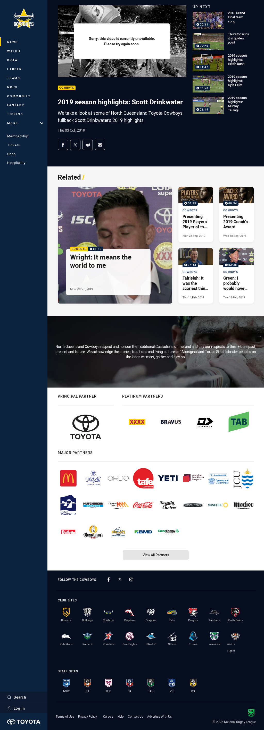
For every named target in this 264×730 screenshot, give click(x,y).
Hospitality (16, 162)
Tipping (15, 114)
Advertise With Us (159, 716)
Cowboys (66, 88)
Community (19, 96)
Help (121, 716)
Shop (11, 154)
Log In (19, 708)
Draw (12, 60)
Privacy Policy (87, 716)
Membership (17, 136)
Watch (14, 51)
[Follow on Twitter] (120, 579)
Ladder (14, 69)
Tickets (13, 145)
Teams (13, 78)
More (12, 123)
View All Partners (156, 554)
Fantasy (15, 105)
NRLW (12, 87)
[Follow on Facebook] (108, 579)
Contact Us (135, 716)
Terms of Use (65, 716)
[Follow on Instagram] (131, 579)
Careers (108, 716)
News (12, 42)
